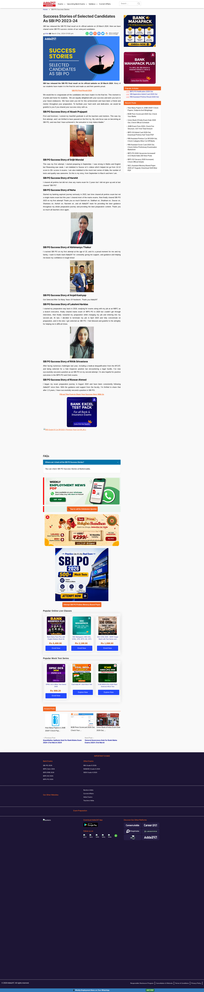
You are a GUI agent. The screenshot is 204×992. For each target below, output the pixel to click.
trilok (47, 33)
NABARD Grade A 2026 (91, 769)
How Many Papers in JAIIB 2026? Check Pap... (55, 729)
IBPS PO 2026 (48, 779)
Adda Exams (87, 797)
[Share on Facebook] (99, 33)
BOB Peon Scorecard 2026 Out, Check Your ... (83, 728)
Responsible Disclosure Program (142, 983)
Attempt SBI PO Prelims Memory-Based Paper (81, 605)
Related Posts (49, 709)
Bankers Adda (88, 790)
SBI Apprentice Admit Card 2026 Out (143, 94)
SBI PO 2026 (47, 765)
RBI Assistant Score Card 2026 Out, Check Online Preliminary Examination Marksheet (142, 147)
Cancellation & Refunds (164, 983)
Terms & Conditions (182, 983)
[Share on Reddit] (95, 33)
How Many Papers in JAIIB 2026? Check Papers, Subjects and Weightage (143, 109)
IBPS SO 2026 (48, 776)
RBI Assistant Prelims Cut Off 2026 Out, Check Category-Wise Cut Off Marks (142, 140)
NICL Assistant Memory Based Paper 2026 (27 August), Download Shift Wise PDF (142, 168)
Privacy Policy (196, 983)
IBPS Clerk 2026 (49, 769)
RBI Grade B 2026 (89, 765)
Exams (60, 4)
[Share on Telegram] (91, 33)
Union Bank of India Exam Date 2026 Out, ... (108, 728)
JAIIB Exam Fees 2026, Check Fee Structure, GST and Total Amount (141, 127)
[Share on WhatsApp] (87, 33)
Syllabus (92, 4)
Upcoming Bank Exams (76, 4)
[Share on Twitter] (102, 33)
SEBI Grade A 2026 (90, 772)
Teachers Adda (88, 800)
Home (45, 9)
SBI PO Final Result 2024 (82, 90)
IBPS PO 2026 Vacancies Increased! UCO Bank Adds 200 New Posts (141, 154)
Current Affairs (105, 4)
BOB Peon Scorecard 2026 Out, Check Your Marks (142, 115)
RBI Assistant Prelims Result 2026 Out (144, 97)
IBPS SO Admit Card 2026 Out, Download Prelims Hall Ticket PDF (141, 134)
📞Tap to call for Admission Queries (82, 509)
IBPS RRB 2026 (48, 772)
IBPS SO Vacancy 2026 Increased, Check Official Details (141, 161)
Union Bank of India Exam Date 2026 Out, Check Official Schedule (142, 121)
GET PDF (150, 990)
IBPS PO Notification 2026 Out (141, 91)
